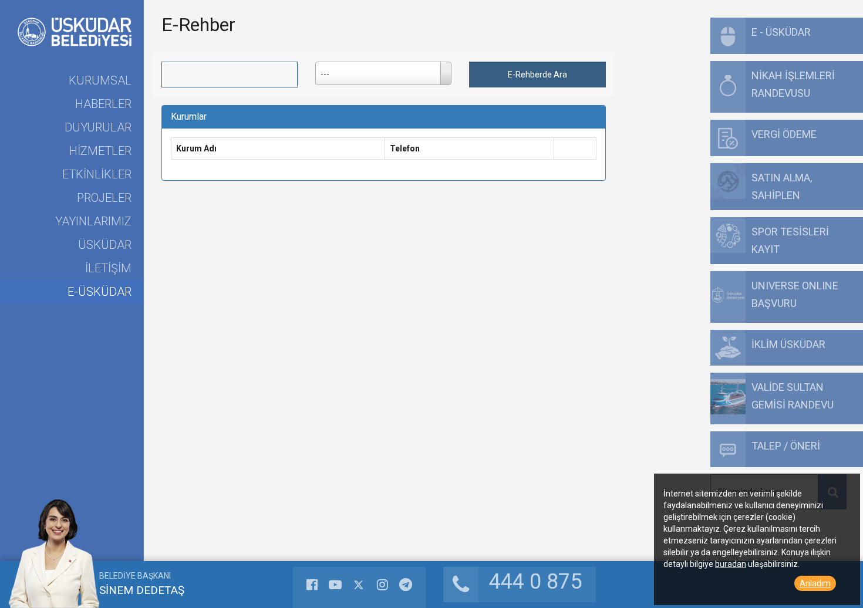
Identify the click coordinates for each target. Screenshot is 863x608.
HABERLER (103, 104)
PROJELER (104, 198)
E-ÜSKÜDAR (100, 292)
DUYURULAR (98, 127)
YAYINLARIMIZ (93, 221)
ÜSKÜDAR (105, 245)
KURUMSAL (100, 80)
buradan (730, 564)
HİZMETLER (100, 151)
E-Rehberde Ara (537, 74)
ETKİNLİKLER (97, 174)
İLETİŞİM (108, 268)
